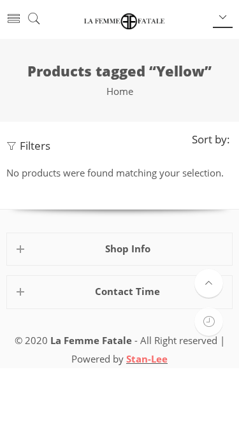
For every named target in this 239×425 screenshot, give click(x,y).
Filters (35, 145)
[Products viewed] (208, 321)
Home (119, 91)
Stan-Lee (147, 359)
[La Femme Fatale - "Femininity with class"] (124, 20)
